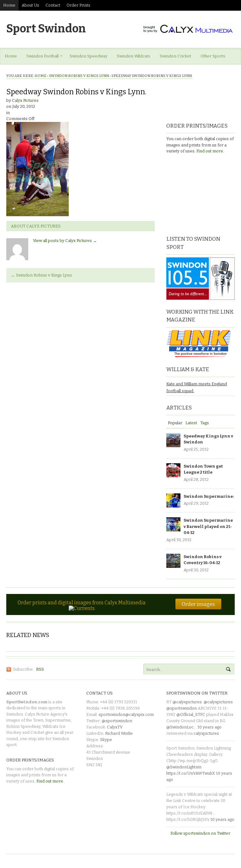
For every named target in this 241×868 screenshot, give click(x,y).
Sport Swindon (46, 29)
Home (9, 5)
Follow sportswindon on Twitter (200, 833)
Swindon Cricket (175, 56)
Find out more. (210, 151)
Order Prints (78, 5)
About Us (30, 5)
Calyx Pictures (25, 100)
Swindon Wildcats (133, 56)
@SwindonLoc (180, 727)
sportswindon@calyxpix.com (126, 714)
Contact (53, 5)
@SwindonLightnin (183, 767)
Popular (175, 422)
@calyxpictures (187, 702)
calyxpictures (206, 733)
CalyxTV (115, 727)
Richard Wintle (119, 733)
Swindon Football (40, 57)
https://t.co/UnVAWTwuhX (190, 773)
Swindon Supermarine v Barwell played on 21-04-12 (208, 526)
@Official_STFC (190, 714)
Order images (198, 604)
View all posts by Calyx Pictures (65, 240)
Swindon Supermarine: (209, 496)
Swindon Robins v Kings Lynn (79, 76)
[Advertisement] (203, 193)
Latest (191, 422)
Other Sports (213, 56)
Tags (204, 422)
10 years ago (209, 727)
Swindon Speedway (88, 56)
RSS (40, 669)
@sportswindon (117, 720)
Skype (106, 739)
